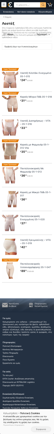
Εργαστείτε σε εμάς (11, 363)
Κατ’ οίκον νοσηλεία (26, 12)
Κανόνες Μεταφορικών (13, 349)
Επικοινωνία (8, 356)
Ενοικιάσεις (8, 12)
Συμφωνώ (41, 429)
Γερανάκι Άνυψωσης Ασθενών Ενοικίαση (20, 408)
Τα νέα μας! (8, 375)
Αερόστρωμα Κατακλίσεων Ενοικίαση (19, 404)
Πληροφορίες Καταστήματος (41, 304)
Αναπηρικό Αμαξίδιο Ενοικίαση (16, 401)
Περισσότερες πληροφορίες (13, 425)
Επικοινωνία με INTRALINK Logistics (18, 382)
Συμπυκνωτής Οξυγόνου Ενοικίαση (18, 398)
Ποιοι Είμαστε (9, 360)
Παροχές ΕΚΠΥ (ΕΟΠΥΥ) (13, 385)
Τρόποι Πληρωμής (10, 353)
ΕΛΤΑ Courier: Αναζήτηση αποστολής (18, 379)
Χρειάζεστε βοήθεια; (14, 304)
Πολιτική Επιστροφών (12, 346)
